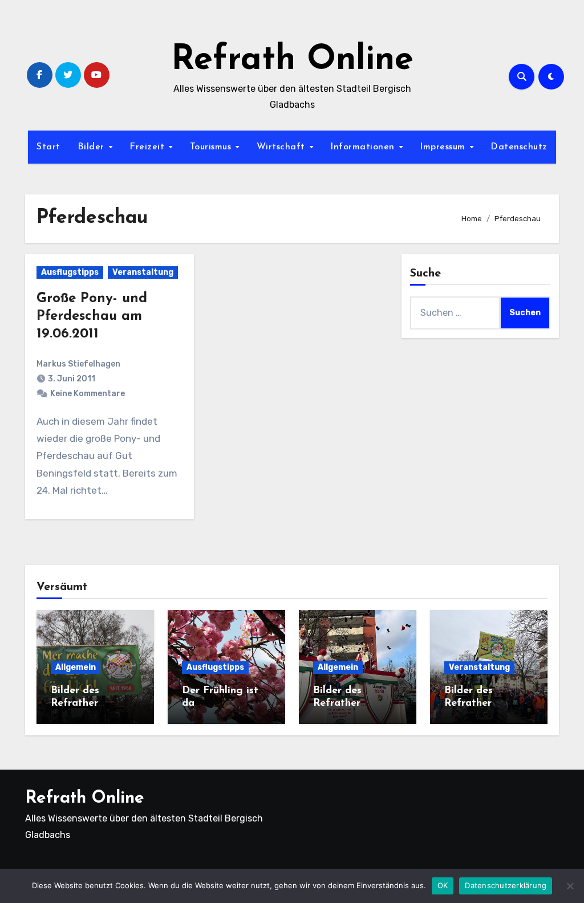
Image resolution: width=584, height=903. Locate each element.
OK (442, 885)
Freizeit (148, 147)
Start (48, 147)
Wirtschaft (283, 147)
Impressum (444, 147)
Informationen (364, 147)
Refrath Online (292, 60)
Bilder (93, 147)
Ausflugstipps (70, 272)
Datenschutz (519, 147)
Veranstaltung (142, 272)
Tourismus (212, 147)
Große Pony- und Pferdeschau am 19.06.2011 (91, 316)
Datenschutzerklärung (505, 885)
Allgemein (75, 667)
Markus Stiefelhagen (78, 364)
